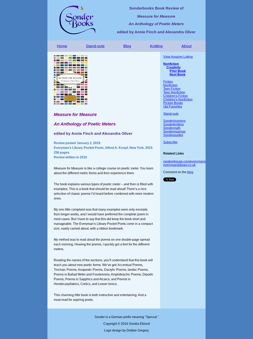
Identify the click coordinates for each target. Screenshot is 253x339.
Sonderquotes (173, 135)
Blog (127, 46)
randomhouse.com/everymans (184, 161)
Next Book (177, 74)
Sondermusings (174, 131)
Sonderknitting (173, 124)
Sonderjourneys (174, 120)
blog (190, 172)
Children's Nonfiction (178, 99)
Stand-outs (95, 46)
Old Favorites (172, 106)
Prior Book (178, 71)
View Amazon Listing (178, 56)
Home (62, 46)
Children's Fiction (175, 96)
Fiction (168, 81)
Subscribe (170, 142)
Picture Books (173, 103)
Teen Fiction (171, 88)
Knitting (156, 46)
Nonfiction (171, 64)
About (186, 46)
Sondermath (171, 128)
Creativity (173, 67)
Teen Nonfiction (174, 92)
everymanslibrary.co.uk (179, 165)
